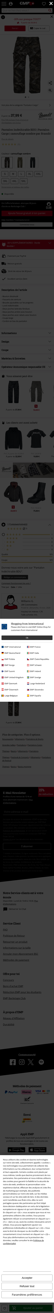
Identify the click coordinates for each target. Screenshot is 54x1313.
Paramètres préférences (27, 1294)
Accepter (27, 1277)
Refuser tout (27, 1286)
